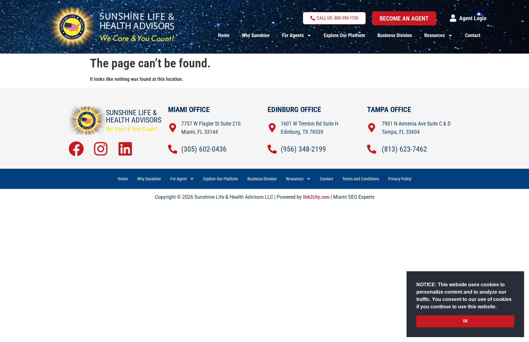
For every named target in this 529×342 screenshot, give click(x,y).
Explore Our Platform (344, 35)
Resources (434, 35)
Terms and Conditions (360, 178)
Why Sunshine (256, 35)
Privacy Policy (399, 178)
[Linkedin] (125, 148)
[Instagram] (100, 148)
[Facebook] (76, 148)
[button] (499, 307)
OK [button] (465, 321)
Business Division (394, 35)
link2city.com (316, 197)
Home (224, 35)
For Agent (178, 178)
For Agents (293, 35)
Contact (472, 35)
